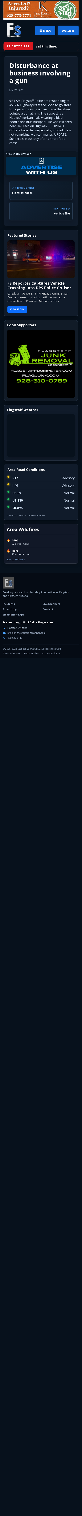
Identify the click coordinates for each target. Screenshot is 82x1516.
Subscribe (68, 30)
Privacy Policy (31, 653)
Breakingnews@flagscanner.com (26, 632)
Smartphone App (14, 614)
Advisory (68, 478)
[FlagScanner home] (8, 583)
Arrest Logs (10, 609)
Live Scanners (51, 604)
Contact (48, 609)
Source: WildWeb (16, 559)
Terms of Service (12, 653)
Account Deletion (51, 653)
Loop (15, 540)
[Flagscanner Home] (13, 30)
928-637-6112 (14, 637)
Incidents (9, 604)
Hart (15, 551)
